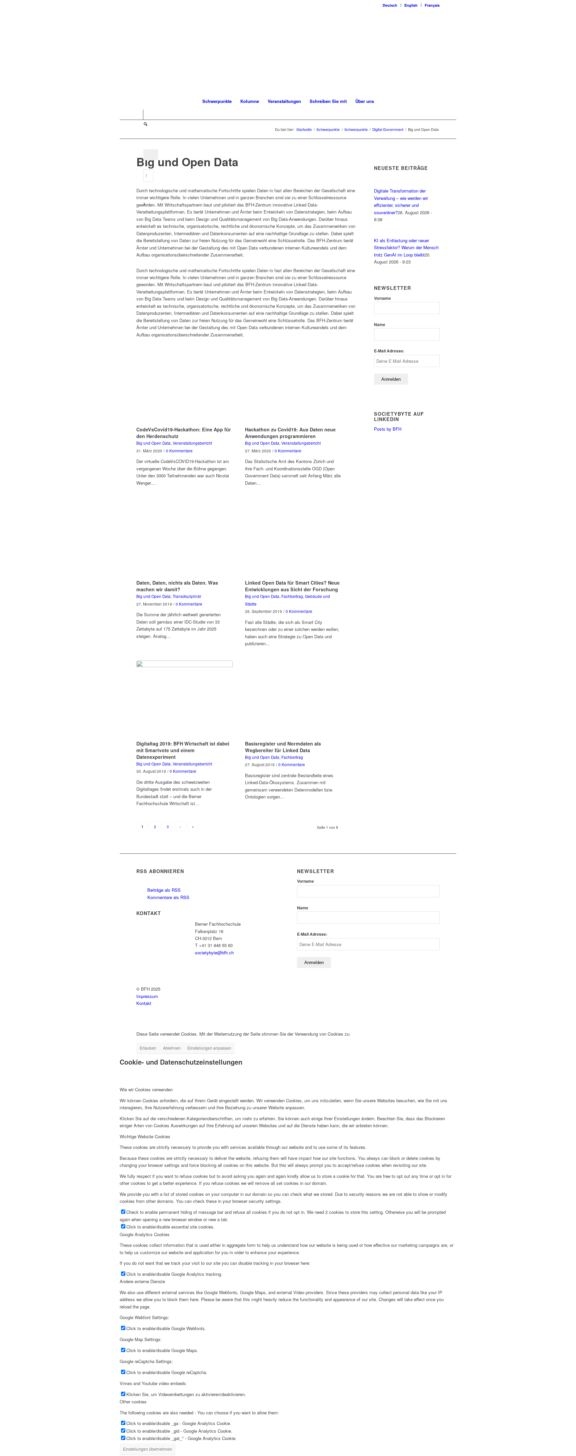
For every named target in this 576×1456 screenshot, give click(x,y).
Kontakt (143, 1003)
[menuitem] (390, 5)
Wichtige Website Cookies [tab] (145, 1136)
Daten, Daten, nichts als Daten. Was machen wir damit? (177, 586)
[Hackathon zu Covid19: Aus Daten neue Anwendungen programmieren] (293, 385)
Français (432, 5)
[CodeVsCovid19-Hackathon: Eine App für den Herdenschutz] (184, 385)
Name (379, 324)
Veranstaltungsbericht (192, 443)
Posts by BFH (387, 429)
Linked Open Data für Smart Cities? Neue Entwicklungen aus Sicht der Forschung (292, 586)
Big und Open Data (153, 443)
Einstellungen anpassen (209, 1048)
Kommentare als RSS (167, 897)
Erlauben (148, 1048)
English (411, 5)
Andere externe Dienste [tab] (142, 1281)
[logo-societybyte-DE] (288, 51)
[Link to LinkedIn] (138, 115)
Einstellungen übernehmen (147, 1449)
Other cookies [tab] (133, 1401)
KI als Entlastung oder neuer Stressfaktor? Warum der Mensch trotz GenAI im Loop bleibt (406, 247)
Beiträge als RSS (163, 890)
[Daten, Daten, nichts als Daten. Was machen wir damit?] (184, 538)
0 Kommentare (179, 450)
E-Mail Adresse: (389, 351)
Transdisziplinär (187, 596)
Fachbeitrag (292, 596)
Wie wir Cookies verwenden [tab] (146, 1089)
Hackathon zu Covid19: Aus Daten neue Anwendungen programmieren (290, 432)
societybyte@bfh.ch (214, 952)
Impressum (147, 996)
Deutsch (390, 5)
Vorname (382, 298)
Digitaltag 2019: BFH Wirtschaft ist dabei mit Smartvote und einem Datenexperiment (182, 750)
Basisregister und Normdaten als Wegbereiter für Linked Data (283, 746)
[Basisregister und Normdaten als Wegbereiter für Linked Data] (293, 699)
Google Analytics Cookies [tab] (145, 1234)
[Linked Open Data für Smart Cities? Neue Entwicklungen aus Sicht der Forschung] (293, 538)
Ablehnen (172, 1048)
